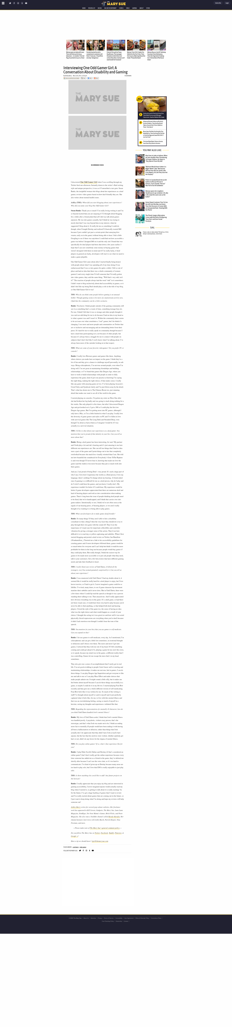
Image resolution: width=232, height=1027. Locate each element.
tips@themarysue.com (100, 841)
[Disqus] (98, 881)
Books (100, 8)
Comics (121, 8)
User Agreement (129, 918)
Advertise (93, 918)
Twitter (97, 833)
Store (148, 8)
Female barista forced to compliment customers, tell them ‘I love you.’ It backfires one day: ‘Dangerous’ (94, 55)
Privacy (100, 918)
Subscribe (218, 3)
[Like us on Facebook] (14, 4)
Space (128, 8)
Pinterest (118, 833)
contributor (76, 847)
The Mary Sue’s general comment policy (105, 828)
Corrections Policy (156, 918)
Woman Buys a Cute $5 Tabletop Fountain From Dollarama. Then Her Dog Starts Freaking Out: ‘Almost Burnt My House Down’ (156, 56)
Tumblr (111, 833)
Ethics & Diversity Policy (142, 918)
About (141, 8)
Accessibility (118, 918)
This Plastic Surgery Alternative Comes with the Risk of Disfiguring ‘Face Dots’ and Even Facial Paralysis (156, 218)
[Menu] (3, 3)
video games (83, 847)
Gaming (134, 8)
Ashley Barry (68, 75)
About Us (86, 918)
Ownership (119, 921)
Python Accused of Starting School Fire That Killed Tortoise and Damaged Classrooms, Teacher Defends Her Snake (153, 115)
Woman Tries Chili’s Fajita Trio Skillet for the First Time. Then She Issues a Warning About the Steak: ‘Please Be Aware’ (136, 55)
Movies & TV (91, 8)
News (84, 8)
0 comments (128, 75)
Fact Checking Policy (108, 921)
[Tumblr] (22, 4)
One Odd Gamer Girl (88, 182)
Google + (74, 836)
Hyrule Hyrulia (114, 816)
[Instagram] (18, 4)
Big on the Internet (110, 8)
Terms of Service (109, 918)
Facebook (104, 833)
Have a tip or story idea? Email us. (154, 232)
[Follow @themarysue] (10, 4)
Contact (126, 921)
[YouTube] (26, 4)
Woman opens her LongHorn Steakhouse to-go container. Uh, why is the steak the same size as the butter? (156, 194)
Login (227, 3)
